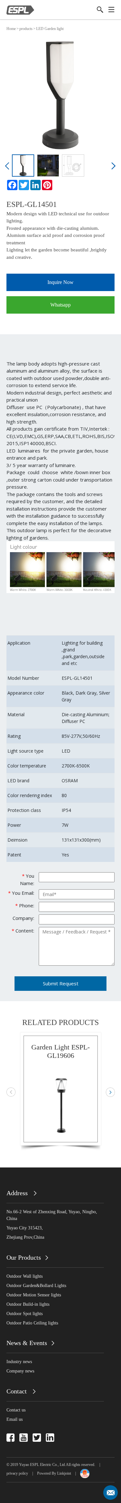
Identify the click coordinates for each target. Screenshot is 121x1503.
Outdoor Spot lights (24, 1313)
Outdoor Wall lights (24, 1276)
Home (11, 28)
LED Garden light (50, 28)
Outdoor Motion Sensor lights (33, 1295)
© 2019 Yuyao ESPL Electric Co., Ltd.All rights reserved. (50, 1464)
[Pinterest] (47, 185)
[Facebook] (12, 185)
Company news (20, 1371)
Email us (14, 1419)
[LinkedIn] (35, 185)
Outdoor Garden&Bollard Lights (36, 1285)
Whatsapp (60, 304)
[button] (8, 168)
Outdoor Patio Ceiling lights (32, 1323)
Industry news (19, 1361)
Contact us (15, 1410)
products (26, 28)
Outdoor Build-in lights (27, 1304)
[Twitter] (24, 185)
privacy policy (17, 1473)
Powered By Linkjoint (54, 1473)
